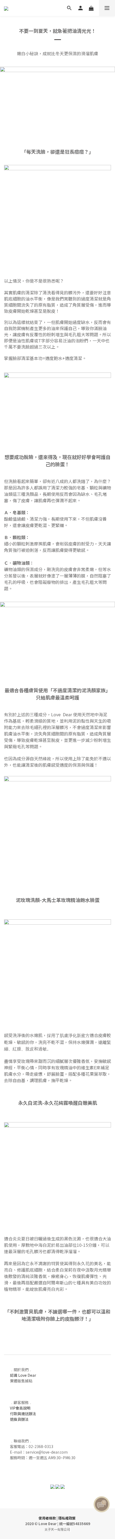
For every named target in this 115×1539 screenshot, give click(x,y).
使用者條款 (47, 1518)
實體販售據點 (21, 1380)
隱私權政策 (67, 1518)
